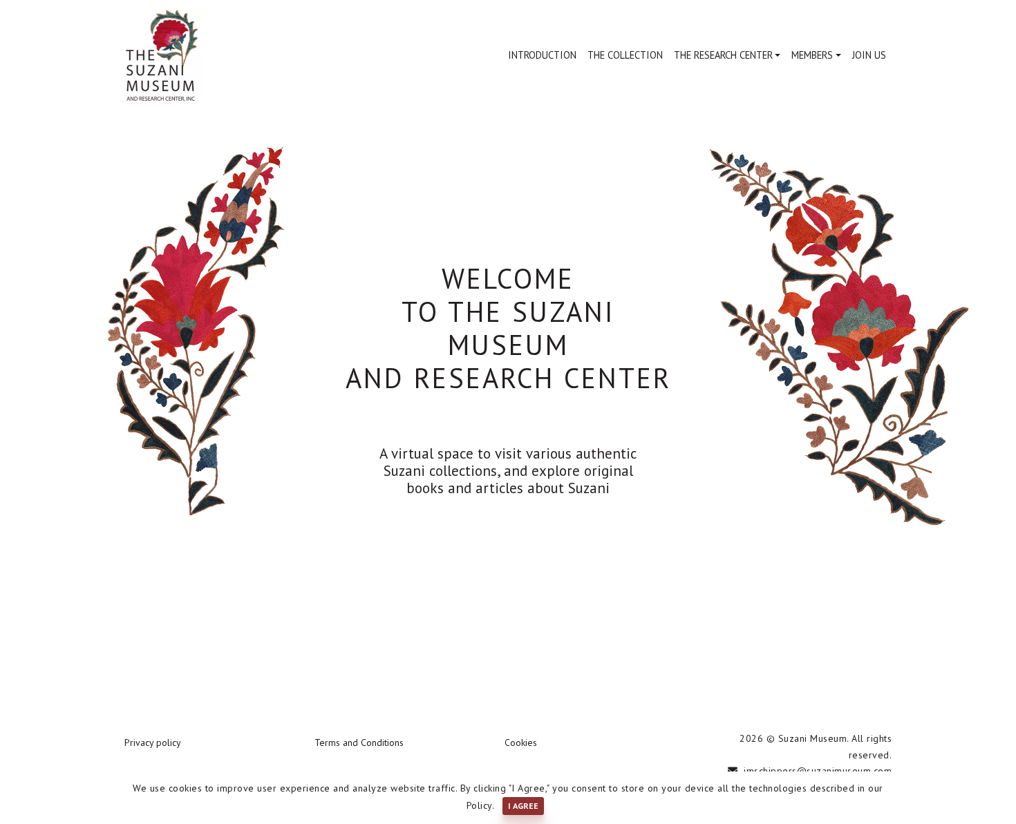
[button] (727, 55)
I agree (523, 806)
